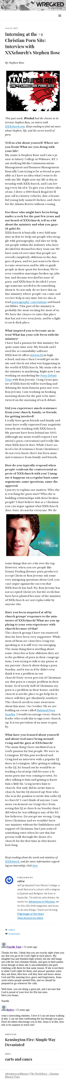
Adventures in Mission (16, 1073)
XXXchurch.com (15, 126)
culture (11, 929)
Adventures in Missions (42, 901)
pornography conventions (29, 302)
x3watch (36, 355)
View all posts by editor (30, 917)
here (35, 865)
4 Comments (14, 934)
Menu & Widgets (60, 19)
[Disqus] (33, 983)
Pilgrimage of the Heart (30, 913)
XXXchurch (12, 861)
